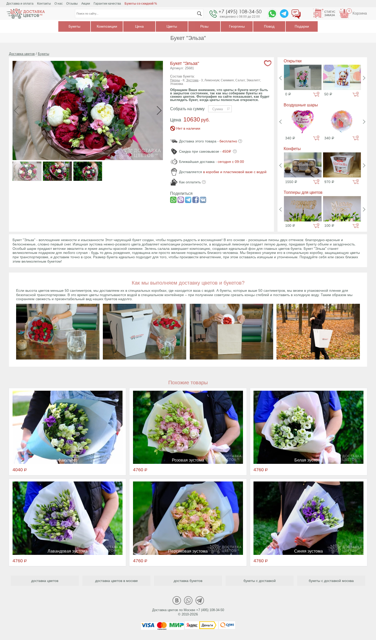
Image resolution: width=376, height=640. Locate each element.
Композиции (107, 26)
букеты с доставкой (260, 581)
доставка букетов (188, 581)
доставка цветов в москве (116, 581)
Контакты (44, 3)
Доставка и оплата (20, 3)
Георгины (237, 26)
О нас (58, 3)
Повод (269, 26)
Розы (204, 26)
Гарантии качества (107, 3)
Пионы (175, 80)
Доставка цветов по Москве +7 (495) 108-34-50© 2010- (188, 612)
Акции (85, 3)
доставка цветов (44, 581)
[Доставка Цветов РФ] (25, 13)
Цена (139, 26)
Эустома (192, 80)
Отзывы (72, 3)
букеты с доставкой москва (331, 581)
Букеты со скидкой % (141, 3)
